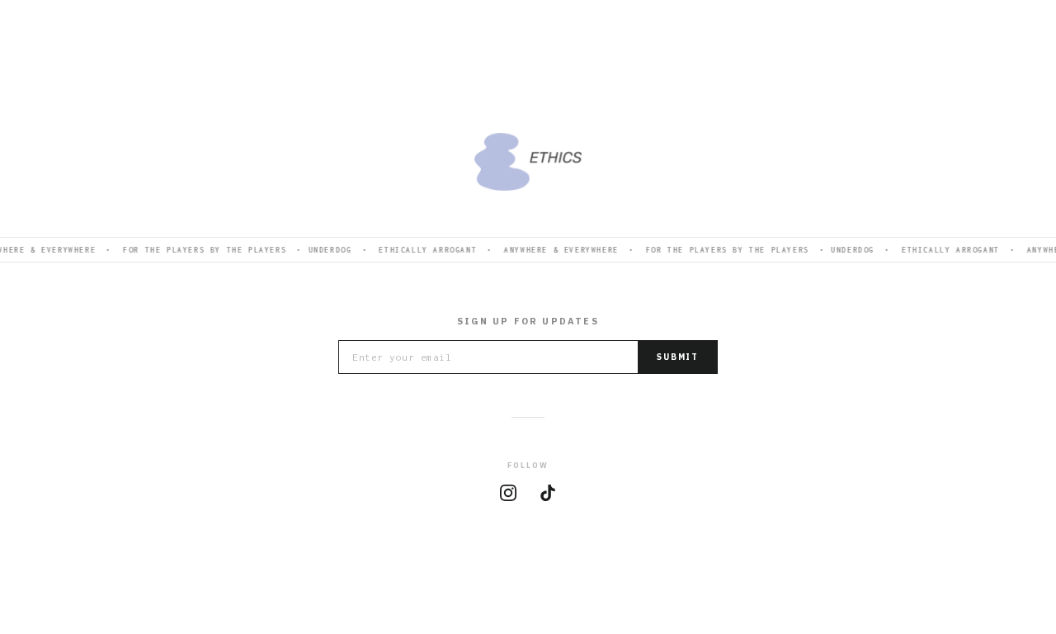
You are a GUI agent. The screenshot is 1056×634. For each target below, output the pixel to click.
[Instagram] (508, 493)
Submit (678, 357)
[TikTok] (548, 493)
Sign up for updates (528, 321)
